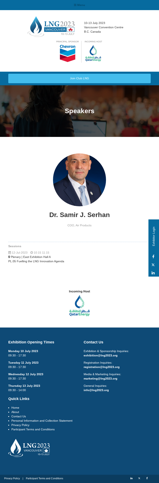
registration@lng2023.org (102, 367)
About (15, 412)
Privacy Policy (20, 425)
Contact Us (18, 416)
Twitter (153, 264)
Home (15, 407)
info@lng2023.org (96, 390)
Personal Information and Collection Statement (41, 420)
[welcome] (51, 35)
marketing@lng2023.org (100, 378)
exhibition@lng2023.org (101, 355)
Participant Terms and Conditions (33, 429)
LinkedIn (153, 273)
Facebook (153, 256)
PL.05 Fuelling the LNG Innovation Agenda (36, 261)
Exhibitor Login (153, 236)
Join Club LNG (79, 78)
